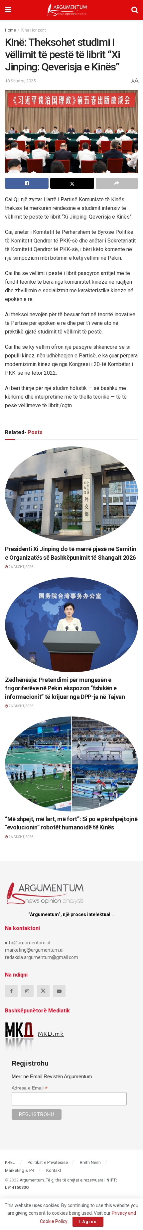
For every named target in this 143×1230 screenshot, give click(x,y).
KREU (10, 1162)
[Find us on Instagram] (27, 991)
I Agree (88, 1221)
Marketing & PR (19, 1170)
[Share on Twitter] (72, 183)
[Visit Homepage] (67, 10)
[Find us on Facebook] (11, 991)
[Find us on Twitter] (43, 991)
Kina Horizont (33, 30)
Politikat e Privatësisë (48, 1162)
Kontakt (53, 1170)
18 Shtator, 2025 (20, 80)
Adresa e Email (30, 1088)
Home (10, 30)
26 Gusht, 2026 (20, 567)
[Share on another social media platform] (117, 183)
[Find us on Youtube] (59, 991)
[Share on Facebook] (27, 183)
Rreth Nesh (90, 1162)
